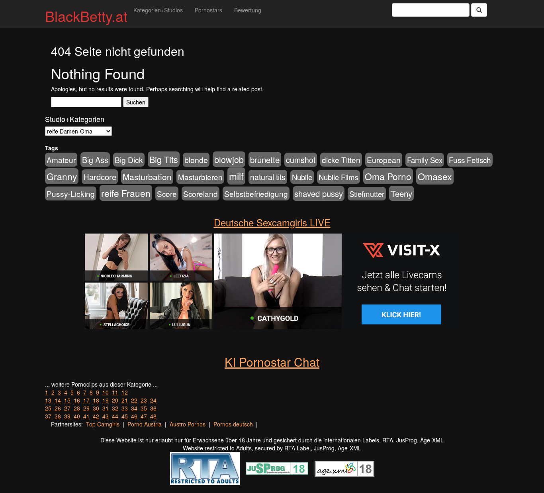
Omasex (435, 176)
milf (236, 176)
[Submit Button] (479, 10)
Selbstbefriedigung (256, 193)
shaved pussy (318, 193)
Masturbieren (200, 176)
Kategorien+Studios (158, 10)
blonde (196, 159)
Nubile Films (338, 177)
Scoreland (200, 193)
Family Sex (424, 160)
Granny (62, 176)
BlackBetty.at (86, 16)
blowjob (229, 159)
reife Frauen (126, 193)
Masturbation (147, 177)
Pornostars (208, 10)
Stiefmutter (366, 194)
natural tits (268, 177)
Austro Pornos (187, 424)
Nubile (302, 177)
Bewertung (247, 10)
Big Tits (163, 159)
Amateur (61, 159)
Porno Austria (144, 424)
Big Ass (95, 159)
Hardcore (99, 177)
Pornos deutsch (233, 424)
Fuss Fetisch (470, 159)
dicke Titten (341, 159)
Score (167, 193)
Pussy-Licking (71, 193)
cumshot (300, 159)
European (384, 159)
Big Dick (129, 159)
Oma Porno (388, 176)
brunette (265, 159)
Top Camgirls (102, 424)
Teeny (401, 193)
